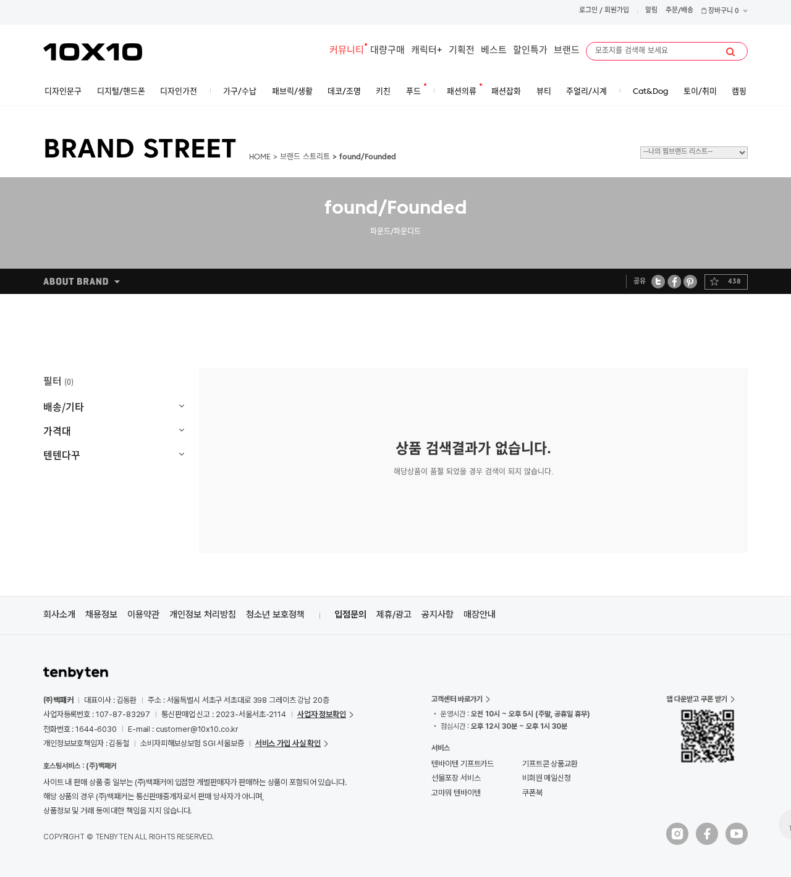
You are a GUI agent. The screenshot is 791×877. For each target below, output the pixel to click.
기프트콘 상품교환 (550, 763)
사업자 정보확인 (321, 714)
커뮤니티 (346, 51)
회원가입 (616, 10)
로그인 (588, 10)
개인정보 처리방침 (202, 614)
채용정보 (101, 614)
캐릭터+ (426, 51)
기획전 (462, 51)
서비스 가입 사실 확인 (288, 743)
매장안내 (479, 614)
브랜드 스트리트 (305, 157)
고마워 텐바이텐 (455, 792)
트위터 (658, 281)
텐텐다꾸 (61, 454)
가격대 (57, 430)
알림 (651, 10)
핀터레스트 (690, 281)
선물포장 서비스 (455, 778)
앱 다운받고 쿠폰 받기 (696, 699)
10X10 (92, 52)
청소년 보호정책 (275, 614)
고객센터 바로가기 (457, 699)
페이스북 (674, 281)
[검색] (730, 52)
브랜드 (567, 51)
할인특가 (530, 51)
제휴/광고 (394, 614)
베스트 (494, 51)
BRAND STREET (140, 150)
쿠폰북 (532, 792)
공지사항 (437, 614)
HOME (260, 157)
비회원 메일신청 (546, 778)
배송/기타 (63, 406)
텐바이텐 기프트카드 (462, 763)
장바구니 (722, 11)
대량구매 (387, 51)
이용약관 (143, 614)
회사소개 (59, 614)
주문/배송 (679, 10)
